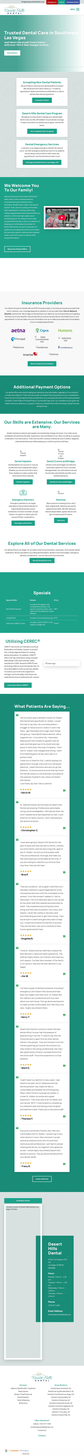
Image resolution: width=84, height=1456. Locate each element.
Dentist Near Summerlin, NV (61, 1388)
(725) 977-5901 (54, 1305)
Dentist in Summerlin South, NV (61, 1403)
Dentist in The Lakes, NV (61, 1412)
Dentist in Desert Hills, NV (61, 1415)
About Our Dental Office (17, 249)
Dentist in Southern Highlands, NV (61, 1406)
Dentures (61, 520)
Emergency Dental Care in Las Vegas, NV (42, 162)
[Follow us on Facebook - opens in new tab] (30, 1440)
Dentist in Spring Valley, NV (61, 1397)
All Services (23, 1403)
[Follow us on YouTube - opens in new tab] (43, 1440)
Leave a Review (42, 1179)
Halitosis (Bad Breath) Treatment (23, 1388)
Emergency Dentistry (23, 523)
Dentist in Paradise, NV (61, 1409)
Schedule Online (72, 2)
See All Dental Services (42, 560)
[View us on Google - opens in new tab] (52, 1440)
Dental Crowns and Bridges (61, 482)
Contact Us (42, 1430)
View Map (51, 1268)
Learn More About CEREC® (18, 685)
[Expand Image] (8, 266)
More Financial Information (42, 364)
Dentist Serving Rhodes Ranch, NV (61, 1391)
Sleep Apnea (23, 1391)
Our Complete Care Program (42, 131)
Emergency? (52, 2)
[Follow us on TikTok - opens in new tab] (34, 1440)
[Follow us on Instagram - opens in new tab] (39, 1440)
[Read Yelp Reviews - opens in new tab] (48, 1440)
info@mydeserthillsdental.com (32, 2)
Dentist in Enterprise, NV (61, 1400)
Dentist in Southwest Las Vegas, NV (61, 1394)
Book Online (12, 53)
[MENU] (78, 9)
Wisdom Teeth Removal (23, 1394)
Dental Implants (23, 482)
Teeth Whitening (23, 1400)
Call (61, 2)
